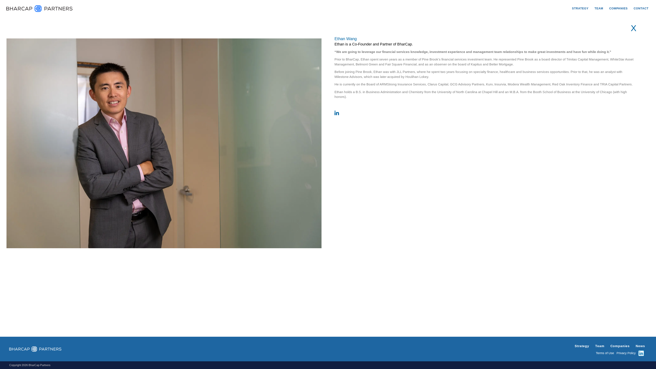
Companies (618, 8)
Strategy (580, 8)
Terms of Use (605, 353)
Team (598, 8)
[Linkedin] (641, 353)
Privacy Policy (626, 353)
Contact (641, 8)
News (640, 346)
